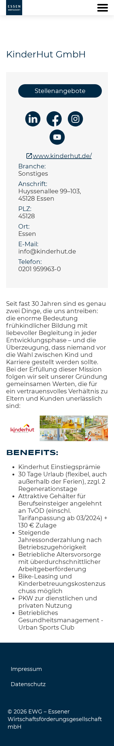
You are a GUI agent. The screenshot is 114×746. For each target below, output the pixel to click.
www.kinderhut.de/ (62, 156)
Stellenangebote (60, 91)
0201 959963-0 (39, 269)
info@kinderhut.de (47, 251)
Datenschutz (28, 684)
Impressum (26, 669)
